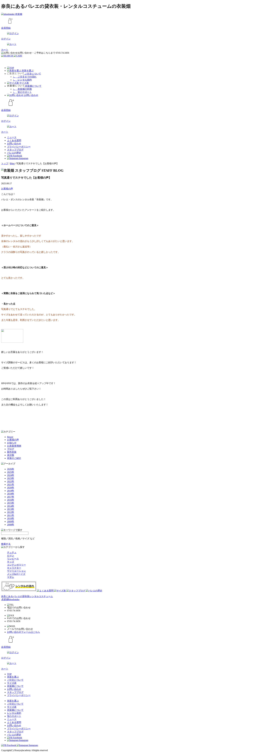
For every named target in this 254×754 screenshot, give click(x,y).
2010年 (10, 518)
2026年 (10, 469)
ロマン (10, 555)
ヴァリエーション (16, 571)
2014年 (10, 506)
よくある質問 (14, 140)
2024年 (10, 475)
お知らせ (11, 443)
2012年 (10, 512)
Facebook (17, 155)
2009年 (10, 521)
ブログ (10, 449)
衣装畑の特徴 (22, 89)
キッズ (10, 561)
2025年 (10, 472)
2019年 (10, 490)
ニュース (11, 137)
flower (10, 437)
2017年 (10, 497)
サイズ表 (11, 683)
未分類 (10, 455)
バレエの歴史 (14, 153)
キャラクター (14, 568)
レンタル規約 (22, 80)
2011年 (10, 515)
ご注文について (15, 680)
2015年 (10, 503)
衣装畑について (15, 686)
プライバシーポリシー (19, 146)
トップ (4, 163)
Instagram (23, 158)
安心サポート (22, 92)
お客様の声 (7, 188)
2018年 (10, 493)
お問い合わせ (14, 143)
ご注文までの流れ (24, 76)
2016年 (10, 500)
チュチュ (11, 552)
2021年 (10, 484)
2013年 (10, 509)
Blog (12, 163)
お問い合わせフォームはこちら (23, 632)
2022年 (10, 481)
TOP (9, 674)
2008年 (10, 524)
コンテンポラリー (16, 565)
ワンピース (13, 558)
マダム (10, 577)
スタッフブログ (15, 149)
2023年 (10, 478)
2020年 (10, 487)
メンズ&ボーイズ (16, 574)
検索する (6, 544)
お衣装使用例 (14, 446)
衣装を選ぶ (13, 677)
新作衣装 (11, 452)
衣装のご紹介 (14, 458)
